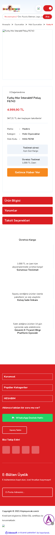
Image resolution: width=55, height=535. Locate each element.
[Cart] (48, 8)
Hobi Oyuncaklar (31, 133)
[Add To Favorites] (11, 183)
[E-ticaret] (27, 532)
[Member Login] (39, 8)
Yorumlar (11, 211)
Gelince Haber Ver (27, 172)
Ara (47, 16)
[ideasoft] (11, 532)
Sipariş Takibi (15, 430)
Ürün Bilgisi (12, 201)
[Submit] (49, 492)
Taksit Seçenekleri (17, 221)
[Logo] (11, 8)
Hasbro (26, 128)
